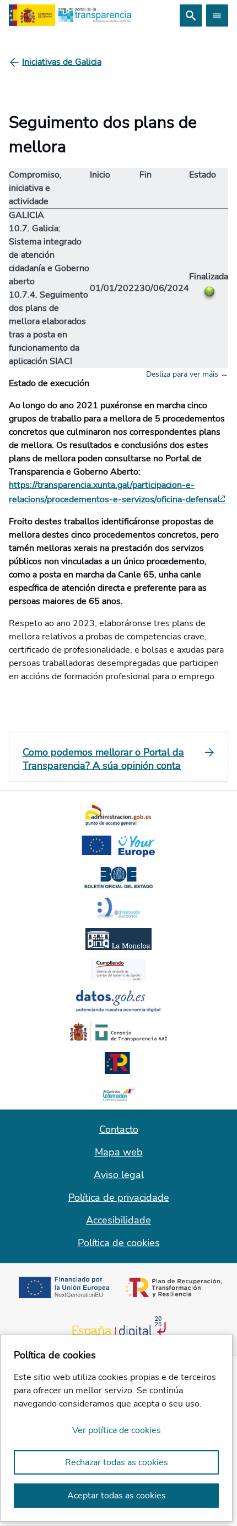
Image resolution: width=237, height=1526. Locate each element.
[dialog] (116, 1428)
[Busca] (191, 15)
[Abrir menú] (217, 15)
